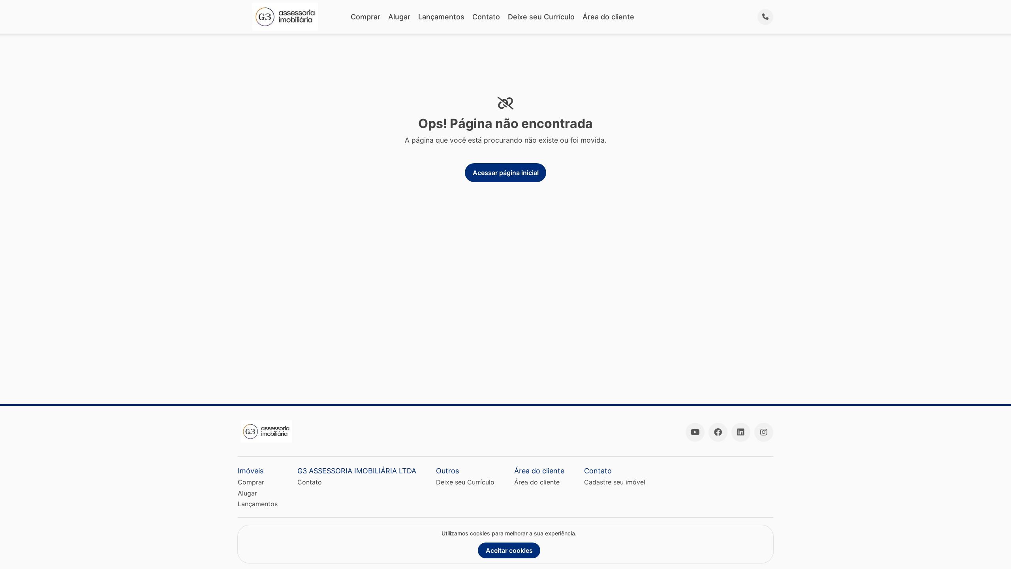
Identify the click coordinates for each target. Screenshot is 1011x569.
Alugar (399, 17)
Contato (486, 17)
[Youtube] (695, 432)
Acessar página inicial (506, 173)
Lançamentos (441, 17)
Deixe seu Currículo (541, 17)
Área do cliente (608, 17)
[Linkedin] (740, 432)
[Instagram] (763, 432)
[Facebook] (717, 432)
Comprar (365, 17)
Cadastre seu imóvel (614, 482)
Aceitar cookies (509, 550)
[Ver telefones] (765, 17)
